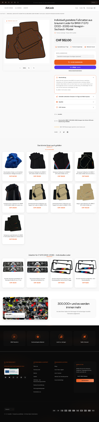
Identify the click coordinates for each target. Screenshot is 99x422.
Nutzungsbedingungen (38, 388)
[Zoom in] (28, 68)
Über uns (35, 366)
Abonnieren (85, 380)
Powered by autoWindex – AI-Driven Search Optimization (25, 414)
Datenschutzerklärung (38, 385)
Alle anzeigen (49, 149)
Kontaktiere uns (37, 391)
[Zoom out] (20, 68)
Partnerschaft (36, 369)
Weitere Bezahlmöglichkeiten (75, 70)
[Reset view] (33, 68)
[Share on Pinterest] (67, 132)
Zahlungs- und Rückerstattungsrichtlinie (39, 380)
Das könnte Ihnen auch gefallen (49, 145)
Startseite (2, 13)
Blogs (56, 366)
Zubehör (25, 8)
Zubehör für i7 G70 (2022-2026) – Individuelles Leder (49, 255)
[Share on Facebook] (60, 132)
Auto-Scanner (58, 373)
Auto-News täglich (59, 369)
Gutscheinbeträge (59, 380)
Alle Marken (18, 8)
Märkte (35, 373)
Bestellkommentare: (61, 53)
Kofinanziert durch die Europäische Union (14, 366)
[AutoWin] (49, 8)
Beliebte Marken (9, 8)
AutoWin (10, 414)
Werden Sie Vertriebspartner (61, 376)
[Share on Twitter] (63, 132)
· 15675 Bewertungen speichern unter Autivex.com (72, 127)
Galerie (35, 376)
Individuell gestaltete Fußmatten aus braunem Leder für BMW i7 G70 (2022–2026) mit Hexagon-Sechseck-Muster (35, 13)
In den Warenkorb (76, 62)
